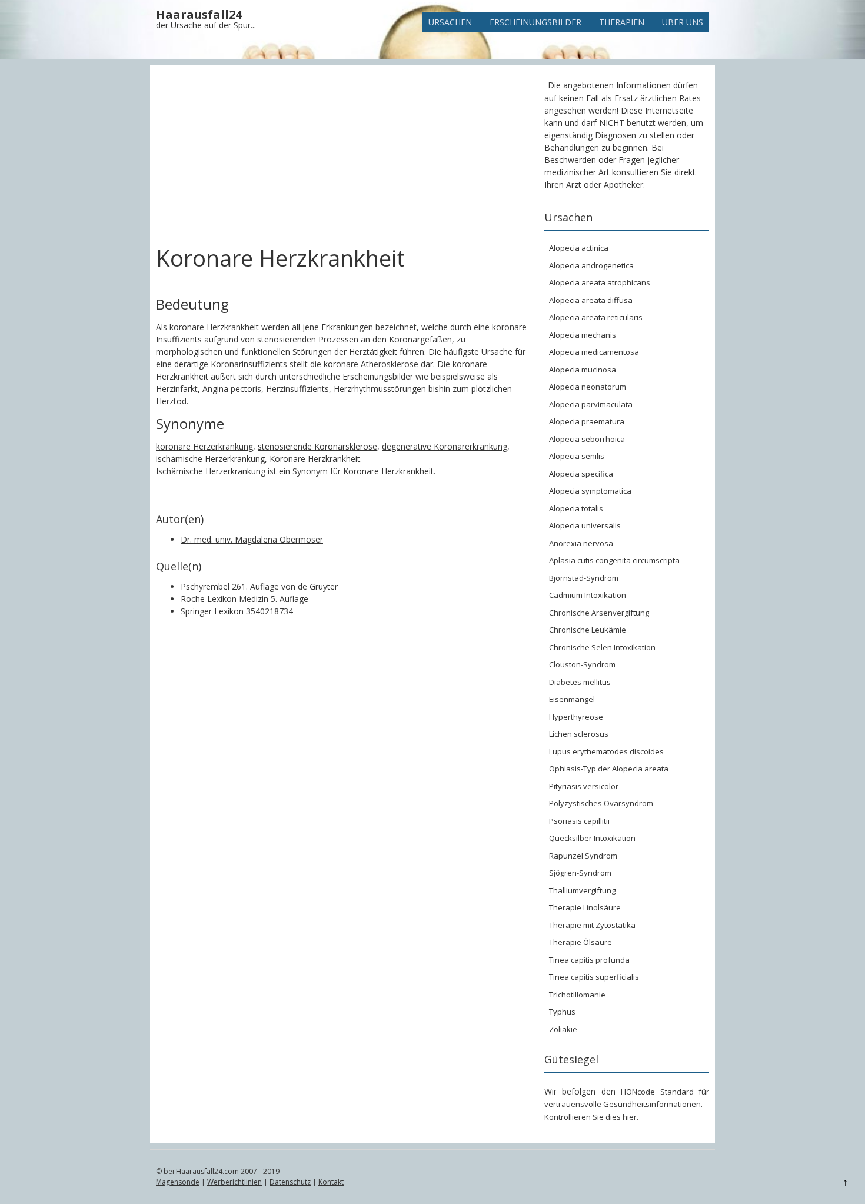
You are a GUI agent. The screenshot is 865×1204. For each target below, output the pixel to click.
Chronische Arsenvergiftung (599, 612)
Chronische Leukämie (587, 629)
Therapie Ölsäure (580, 942)
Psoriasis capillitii (579, 821)
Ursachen (450, 22)
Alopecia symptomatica (590, 490)
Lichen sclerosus (578, 734)
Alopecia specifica (581, 473)
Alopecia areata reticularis (596, 317)
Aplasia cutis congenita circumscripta (614, 560)
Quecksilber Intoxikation (592, 838)
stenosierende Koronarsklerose (317, 446)
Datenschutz (290, 1182)
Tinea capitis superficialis (594, 977)
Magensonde (177, 1182)
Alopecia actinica (578, 247)
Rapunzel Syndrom (583, 855)
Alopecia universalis (585, 525)
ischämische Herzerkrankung (210, 458)
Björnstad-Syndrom (583, 578)
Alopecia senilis (576, 456)
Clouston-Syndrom (582, 664)
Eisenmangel (572, 699)
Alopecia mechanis (582, 335)
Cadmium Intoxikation (587, 595)
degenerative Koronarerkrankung (444, 446)
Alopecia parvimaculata (591, 404)
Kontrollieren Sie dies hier (590, 1117)
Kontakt (331, 1182)
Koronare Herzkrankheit (315, 458)
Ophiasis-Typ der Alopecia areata (608, 768)
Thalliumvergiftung (582, 890)
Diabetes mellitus (580, 682)
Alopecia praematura (586, 421)
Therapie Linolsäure (585, 907)
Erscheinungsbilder (535, 22)
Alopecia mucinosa (582, 369)
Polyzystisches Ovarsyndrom (601, 803)
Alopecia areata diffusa (591, 300)
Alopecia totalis (576, 508)
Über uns (682, 22)
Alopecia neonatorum (587, 386)
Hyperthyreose (576, 716)
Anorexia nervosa (581, 543)
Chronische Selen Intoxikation (602, 647)
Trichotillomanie (577, 994)
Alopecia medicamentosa (594, 352)
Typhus (562, 1011)
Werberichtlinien (234, 1182)
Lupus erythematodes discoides (606, 751)
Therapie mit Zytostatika (592, 925)
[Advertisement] (344, 157)
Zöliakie (563, 1029)
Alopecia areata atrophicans (599, 282)
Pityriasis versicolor (583, 786)
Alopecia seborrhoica (587, 439)
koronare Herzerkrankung (204, 446)
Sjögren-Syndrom (580, 872)
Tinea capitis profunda (589, 959)
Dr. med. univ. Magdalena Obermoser (252, 539)
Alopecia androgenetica (591, 265)
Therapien (621, 22)
